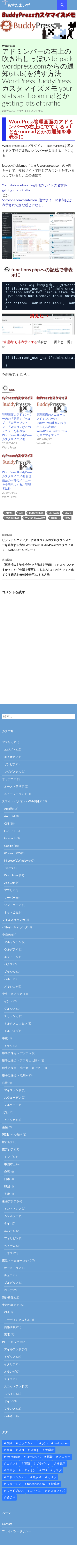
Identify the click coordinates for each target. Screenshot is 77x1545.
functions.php (36, 1484)
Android (9, 816)
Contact (7, 1523)
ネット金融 (11, 912)
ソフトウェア (12, 905)
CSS (6, 823)
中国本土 (10, 1164)
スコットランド (14, 1386)
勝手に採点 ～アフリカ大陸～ (21, 1060)
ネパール (10, 1231)
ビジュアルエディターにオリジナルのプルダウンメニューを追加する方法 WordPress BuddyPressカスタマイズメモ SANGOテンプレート (38, 542)
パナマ (8, 964)
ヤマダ (57, 1470)
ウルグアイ (11, 949)
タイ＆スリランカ (13, 919)
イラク (8, 1045)
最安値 (37, 1477)
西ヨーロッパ (10, 1342)
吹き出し (55, 517)
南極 (5, 1127)
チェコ (8, 1275)
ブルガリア (11, 1282)
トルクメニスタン (15, 1023)
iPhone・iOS (12, 853)
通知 (68, 517)
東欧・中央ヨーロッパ (16, 1260)
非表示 (61, 1463)
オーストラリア (14, 786)
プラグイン (43, 1463)
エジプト (10, 749)
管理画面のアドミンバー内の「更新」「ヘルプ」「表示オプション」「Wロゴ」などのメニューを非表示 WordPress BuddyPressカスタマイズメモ (17, 427)
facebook (10, 838)
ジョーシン (14, 1484)
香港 (7, 1193)
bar (21, 512)
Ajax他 (8, 808)
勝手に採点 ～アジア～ (16, 1053)
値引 (21, 1450)
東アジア (8, 1149)
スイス (8, 1379)
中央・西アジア (12, 994)
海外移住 (8, 1297)
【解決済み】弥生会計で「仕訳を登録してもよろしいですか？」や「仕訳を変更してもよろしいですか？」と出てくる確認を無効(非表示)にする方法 (38, 567)
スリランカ (11, 1016)
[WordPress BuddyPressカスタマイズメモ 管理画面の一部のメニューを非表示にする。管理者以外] (17, 461)
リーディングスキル (17, 1319)
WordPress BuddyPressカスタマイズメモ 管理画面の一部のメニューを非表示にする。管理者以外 (17, 480)
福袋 (50, 1456)
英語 (27, 1463)
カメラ (52, 1477)
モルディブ (11, 1031)
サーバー (10, 897)
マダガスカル (12, 771)
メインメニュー (72, 5)
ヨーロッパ (33, 1456)
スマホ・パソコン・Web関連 (21, 801)
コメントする (35, 110)
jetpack (54, 512)
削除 (9, 1443)
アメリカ (10, 1119)
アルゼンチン (12, 942)
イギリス (10, 1356)
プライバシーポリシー (16, 1531)
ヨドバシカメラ (17, 1477)
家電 (7, 1334)
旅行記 (6, 1142)
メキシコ (10, 986)
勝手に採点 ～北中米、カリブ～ (22, 1068)
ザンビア (10, 764)
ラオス (8, 1253)
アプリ (8, 890)
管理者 (49, 1450)
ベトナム (10, 1245)
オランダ (10, 1371)
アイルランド (12, 1349)
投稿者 (55, 1484)
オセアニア (9, 779)
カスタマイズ (56, 1490)
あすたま (22, 110)
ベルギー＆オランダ (15, 927)
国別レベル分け (12, 1134)
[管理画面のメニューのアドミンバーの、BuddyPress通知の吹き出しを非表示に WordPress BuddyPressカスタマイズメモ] (52, 403)
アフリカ (8, 742)
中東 (5, 1038)
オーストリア (12, 1268)
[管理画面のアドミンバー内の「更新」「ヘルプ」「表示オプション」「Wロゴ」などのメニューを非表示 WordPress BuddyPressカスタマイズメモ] (17, 403)
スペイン (10, 1393)
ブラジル (10, 971)
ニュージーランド (15, 794)
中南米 (6, 934)
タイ (7, 1223)
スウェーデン (12, 1097)
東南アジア (9, 1201)
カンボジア (11, 1216)
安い (45, 1443)
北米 (5, 1112)
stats (68, 512)
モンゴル (10, 1156)
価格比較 (10, 1327)
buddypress (36, 512)
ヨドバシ (35, 1490)
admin (9, 512)
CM (6, 1312)
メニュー (64, 1456)
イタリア (10, 1364)
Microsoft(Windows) (17, 860)
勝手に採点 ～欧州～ (15, 1075)
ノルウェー (11, 1105)
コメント (12, 1463)
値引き (34, 1450)
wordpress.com (35, 517)
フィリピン (11, 1238)
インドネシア (12, 1208)
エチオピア (11, 757)
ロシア (8, 1290)
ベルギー (10, 1416)
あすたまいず (19, 5)
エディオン (28, 1470)
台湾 (7, 1171)
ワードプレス (15, 1490)
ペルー (8, 979)
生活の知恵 (9, 1305)
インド (8, 1001)
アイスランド (12, 1090)
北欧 (5, 1082)
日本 (7, 1179)
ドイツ (8, 1401)
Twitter (8, 868)
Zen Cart (9, 882)
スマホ (11, 1470)
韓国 (7, 1186)
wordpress (13, 517)
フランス (10, 1408)
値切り (11, 1497)
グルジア (10, 1008)
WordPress (8, 45)
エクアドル (11, 956)
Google (8, 845)
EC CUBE (10, 831)
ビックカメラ (27, 1443)
